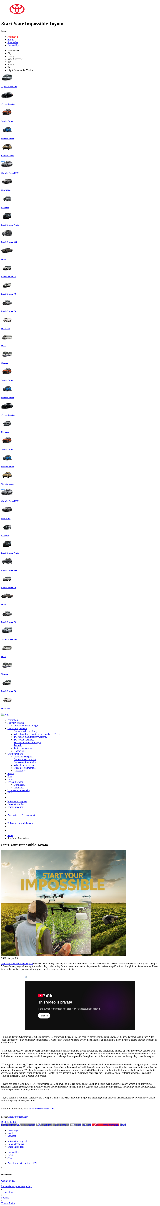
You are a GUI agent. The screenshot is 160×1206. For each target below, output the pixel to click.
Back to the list (8, 1122)
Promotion (13, 36)
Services (12, 1135)
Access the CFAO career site (22, 815)
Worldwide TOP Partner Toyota (17, 963)
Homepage (13, 1130)
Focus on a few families (25, 762)
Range (11, 39)
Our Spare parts (15, 753)
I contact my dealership (19, 790)
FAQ (10, 793)
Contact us (19, 751)
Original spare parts (23, 756)
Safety (11, 773)
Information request (17, 801)
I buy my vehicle (16, 722)
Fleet (10, 776)
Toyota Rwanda (15, 782)
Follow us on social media (20, 823)
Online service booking (25, 731)
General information (25, 1125)
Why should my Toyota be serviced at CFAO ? (37, 734)
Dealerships (13, 45)
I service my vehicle (17, 728)
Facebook (86, 1125)
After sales (13, 42)
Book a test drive (16, 804)
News (10, 779)
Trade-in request (15, 807)
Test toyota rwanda (23, 748)
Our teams (19, 787)
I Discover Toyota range (26, 725)
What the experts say (24, 765)
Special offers (8, 1125)
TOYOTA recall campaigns (27, 742)
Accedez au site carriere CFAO (23, 1163)
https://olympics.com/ (18, 1117)
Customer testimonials (24, 767)
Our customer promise (25, 759)
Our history (19, 784)
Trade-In (18, 745)
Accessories (19, 770)
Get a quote (75, 1125)
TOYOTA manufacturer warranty (30, 736)
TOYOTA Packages (24, 739)
